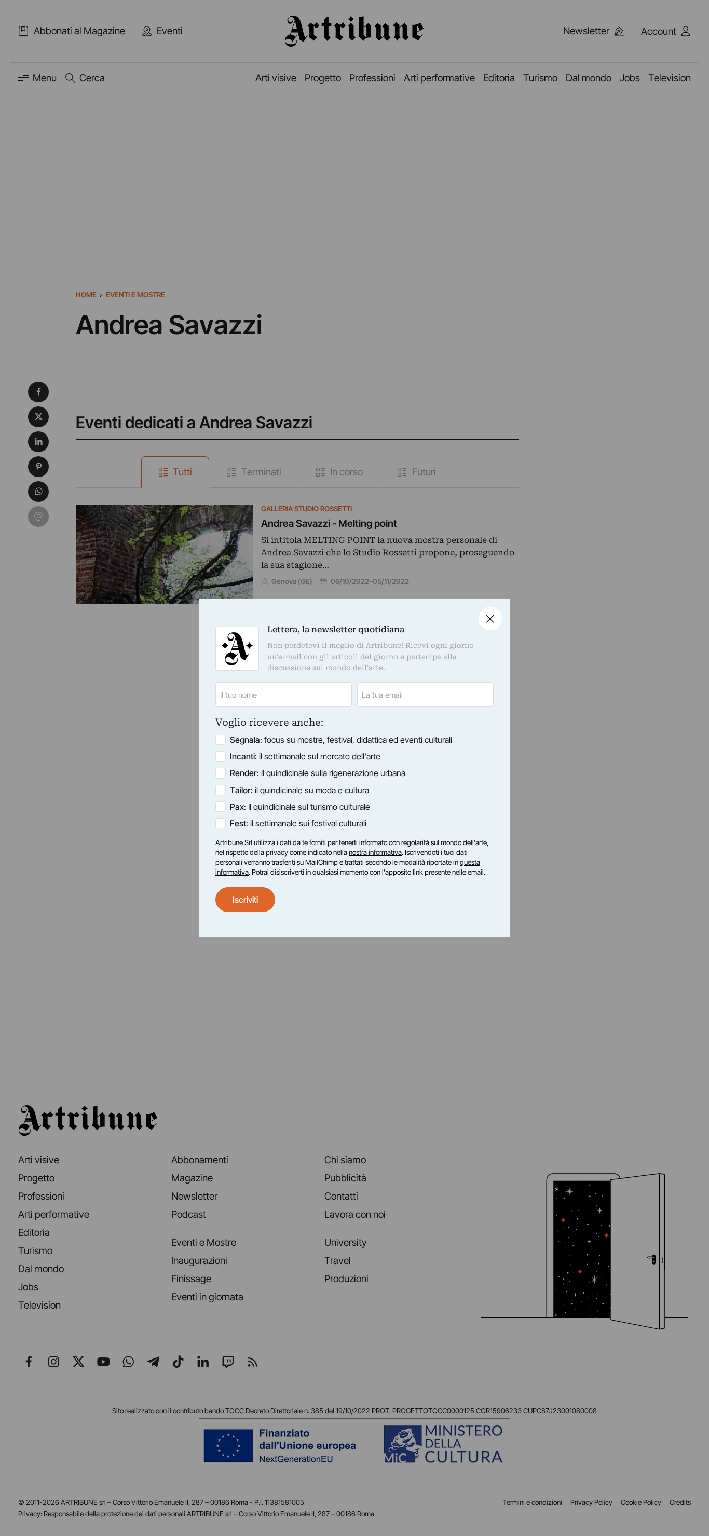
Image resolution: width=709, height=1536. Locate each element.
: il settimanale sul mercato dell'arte (305, 757)
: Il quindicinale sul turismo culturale (300, 806)
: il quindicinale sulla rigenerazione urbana (317, 773)
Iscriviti (245, 899)
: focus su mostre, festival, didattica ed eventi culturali (341, 740)
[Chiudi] (490, 618)
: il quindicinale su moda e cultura (299, 790)
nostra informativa (375, 852)
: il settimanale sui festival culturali (298, 823)
